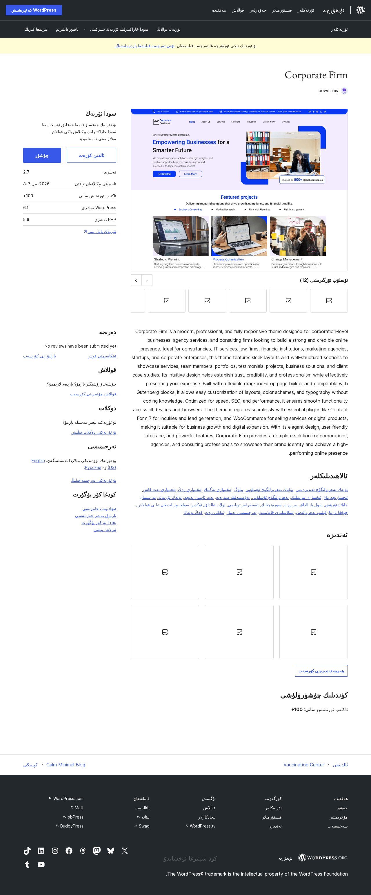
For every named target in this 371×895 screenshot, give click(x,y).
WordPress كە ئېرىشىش (34, 10)
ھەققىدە (341, 798)
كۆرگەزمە (273, 798)
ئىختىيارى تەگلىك (217, 489)
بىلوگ (238, 489)
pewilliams (328, 90)
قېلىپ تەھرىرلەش (311, 512)
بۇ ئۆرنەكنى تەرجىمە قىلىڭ (93, 480)
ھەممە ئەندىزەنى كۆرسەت (321, 670)
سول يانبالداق (311, 504)
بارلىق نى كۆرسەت (39, 355)
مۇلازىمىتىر (339, 816)
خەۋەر (342, 807)
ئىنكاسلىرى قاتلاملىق (276, 512)
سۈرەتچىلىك (271, 504)
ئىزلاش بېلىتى (105, 529)
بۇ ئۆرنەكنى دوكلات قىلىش (93, 432)
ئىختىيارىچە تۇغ (335, 497)
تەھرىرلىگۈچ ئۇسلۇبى (270, 497)
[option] (313, 572)
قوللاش (209, 807)
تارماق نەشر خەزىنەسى (95, 515)
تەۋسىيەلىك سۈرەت (233, 497)
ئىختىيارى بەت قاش (159, 489)
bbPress (73, 816)
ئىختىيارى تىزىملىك (306, 497)
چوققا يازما (338, 512)
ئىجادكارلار (207, 816)
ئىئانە (143, 816)
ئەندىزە (276, 825)
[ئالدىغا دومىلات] (136, 280)
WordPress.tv (200, 825)
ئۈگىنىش (209, 798)
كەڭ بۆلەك (193, 512)
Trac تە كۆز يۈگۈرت (98, 522)
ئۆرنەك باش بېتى (102, 231)
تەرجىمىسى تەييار (242, 512)
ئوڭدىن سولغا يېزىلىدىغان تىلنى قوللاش (169, 504)
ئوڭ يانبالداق (214, 504)
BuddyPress (69, 825)
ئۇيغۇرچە (285, 858)
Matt (76, 807)
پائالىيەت (142, 807)
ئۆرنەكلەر (339, 29)
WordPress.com (65, 798)
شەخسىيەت (338, 825)
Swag (142, 825)
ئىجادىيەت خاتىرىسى (99, 508)
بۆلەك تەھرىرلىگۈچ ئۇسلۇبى (269, 489)
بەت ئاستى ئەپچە (199, 497)
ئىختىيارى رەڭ (189, 489)
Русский (93, 467)
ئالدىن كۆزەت (91, 155)
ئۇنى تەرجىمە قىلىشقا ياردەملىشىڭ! (144, 45)
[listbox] (239, 602)
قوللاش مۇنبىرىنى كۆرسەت (93, 393)
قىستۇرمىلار (272, 816)
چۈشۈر (42, 155)
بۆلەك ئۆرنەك (170, 497)
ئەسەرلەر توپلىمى (243, 504)
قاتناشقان (141, 798)
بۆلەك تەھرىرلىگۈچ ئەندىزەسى (322, 489)
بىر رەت (290, 504)
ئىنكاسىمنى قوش (102, 355)
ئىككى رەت (214, 512)
